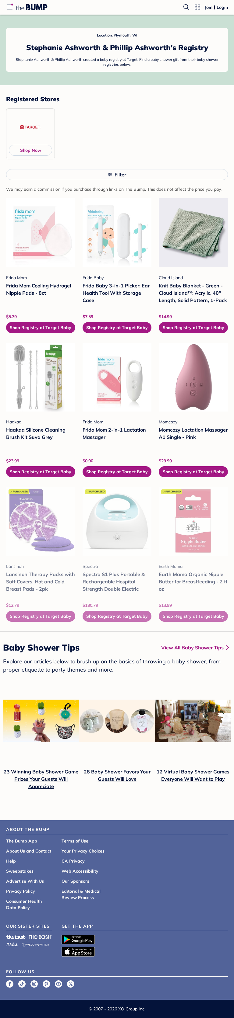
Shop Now (30, 150)
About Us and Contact (28, 851)
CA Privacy (73, 861)
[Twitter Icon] (70, 984)
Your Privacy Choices (83, 851)
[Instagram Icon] (34, 984)
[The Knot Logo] (16, 937)
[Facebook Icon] (9, 984)
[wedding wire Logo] (35, 944)
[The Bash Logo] (40, 937)
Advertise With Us (25, 881)
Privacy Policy (20, 891)
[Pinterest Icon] (46, 984)
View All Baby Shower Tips (192, 648)
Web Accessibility (80, 871)
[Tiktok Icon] (22, 984)
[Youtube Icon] (58, 984)
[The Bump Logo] (32, 7)
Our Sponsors (75, 881)
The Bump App (21, 841)
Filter (120, 175)
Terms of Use (75, 841)
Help (11, 861)
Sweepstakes (20, 871)
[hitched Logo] (12, 944)
